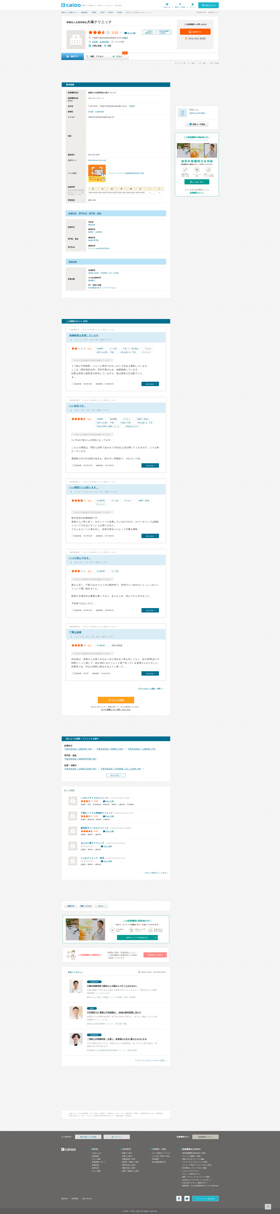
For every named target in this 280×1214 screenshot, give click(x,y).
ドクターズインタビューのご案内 (195, 1162)
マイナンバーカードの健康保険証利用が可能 (126, 173)
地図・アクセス (86, 906)
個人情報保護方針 (159, 1162)
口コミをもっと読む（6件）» (151, 689)
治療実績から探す (129, 1159)
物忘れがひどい (133, 426)
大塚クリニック (89, 22)
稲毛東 (119, 12)
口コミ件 (132, 33)
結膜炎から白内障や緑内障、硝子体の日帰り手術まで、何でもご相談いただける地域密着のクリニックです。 (122, 1016)
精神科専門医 (93, 240)
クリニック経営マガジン (191, 1174)
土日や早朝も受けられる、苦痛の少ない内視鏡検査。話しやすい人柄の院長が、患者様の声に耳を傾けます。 (122, 1042)
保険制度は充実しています (83, 335)
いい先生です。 (77, 406)
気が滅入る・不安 (129, 352)
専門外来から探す (129, 1165)
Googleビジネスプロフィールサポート (196, 1180)
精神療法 (91, 280)
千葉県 (93, 12)
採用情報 (75, 1198)
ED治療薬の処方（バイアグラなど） (102, 288)
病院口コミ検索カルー (69, 12)
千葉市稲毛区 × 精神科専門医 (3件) (80, 759)
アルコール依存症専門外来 (98, 249)
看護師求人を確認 (155, 955)
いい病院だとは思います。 (83, 487)
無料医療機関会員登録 (164, 32)
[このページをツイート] (187, 1198)
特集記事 (95, 1165)
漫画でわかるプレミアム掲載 (193, 1159)
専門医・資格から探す (130, 1162)
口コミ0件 (108, 846)
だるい (149, 349)
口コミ (101, 906)
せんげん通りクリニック (92, 843)
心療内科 (98, 232)
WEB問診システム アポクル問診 (194, 1168)
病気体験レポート (99, 1162)
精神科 (90, 232)
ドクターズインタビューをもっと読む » (150, 1060)
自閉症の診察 (93, 273)
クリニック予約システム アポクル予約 (196, 1165)
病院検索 (84, 12)
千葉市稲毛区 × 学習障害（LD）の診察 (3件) (120, 769)
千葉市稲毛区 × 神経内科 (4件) (78, 749)
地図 (125, 38)
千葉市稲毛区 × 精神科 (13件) (110, 749)
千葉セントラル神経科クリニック (97, 813)
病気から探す (127, 1153)
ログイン (192, 7)
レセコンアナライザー (190, 1171)
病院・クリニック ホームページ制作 (196, 1177)
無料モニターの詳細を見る (137, 938)
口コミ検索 (96, 1159)
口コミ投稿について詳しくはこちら (116, 710)
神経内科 (91, 225)
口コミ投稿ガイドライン (161, 1153)
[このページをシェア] (179, 1198)
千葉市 (102, 12)
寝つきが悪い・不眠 (106, 352)
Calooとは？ (97, 1153)
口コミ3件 (110, 816)
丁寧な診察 (75, 632)
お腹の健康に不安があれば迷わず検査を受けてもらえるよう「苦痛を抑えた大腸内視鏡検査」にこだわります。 (122, 989)
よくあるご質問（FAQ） (161, 1156)
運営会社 (64, 1198)
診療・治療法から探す (130, 1171)
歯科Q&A (95, 1168)
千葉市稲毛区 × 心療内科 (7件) (142, 749)
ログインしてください (197, 113)
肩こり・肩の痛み (132, 349)
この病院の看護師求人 (149, 32)
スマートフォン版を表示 (205, 1199)
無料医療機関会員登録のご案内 (194, 1153)
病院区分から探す (129, 1168)
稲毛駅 (95, 42)
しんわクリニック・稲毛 (92, 858)
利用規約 (155, 1159)
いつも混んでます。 (80, 558)
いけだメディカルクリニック (95, 798)
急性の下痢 (126, 423)
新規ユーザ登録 (180, 7)
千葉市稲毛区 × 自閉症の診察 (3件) (80, 769)
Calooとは (166, 7)
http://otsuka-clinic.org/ (97, 160)
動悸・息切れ (143, 419)
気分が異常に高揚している (108, 426)
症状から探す (127, 1156)
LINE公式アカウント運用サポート (195, 1183)
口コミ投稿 (96, 1171)
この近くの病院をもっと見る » (155, 873)
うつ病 (114, 349)
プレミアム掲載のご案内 (191, 1156)
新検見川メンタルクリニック (95, 828)
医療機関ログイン (197, 193)
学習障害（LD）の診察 (109, 273)
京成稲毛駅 (104, 42)
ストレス (147, 352)
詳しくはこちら (197, 182)
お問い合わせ (87, 1198)
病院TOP (71, 906)
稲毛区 (110, 12)
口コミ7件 (110, 801)
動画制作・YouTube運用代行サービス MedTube (200, 1186)
